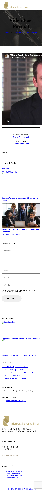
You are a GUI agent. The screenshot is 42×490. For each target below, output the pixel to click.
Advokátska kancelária (14, 471)
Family (21, 369)
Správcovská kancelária (14, 473)
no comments (32, 33)
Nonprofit (16, 375)
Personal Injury (10, 378)
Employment (9, 369)
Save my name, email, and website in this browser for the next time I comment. (20, 290)
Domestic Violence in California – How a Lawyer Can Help (21, 339)
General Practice (11, 372)
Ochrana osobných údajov (22, 489)
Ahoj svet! (5, 169)
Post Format (18, 33)
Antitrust (8, 366)
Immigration (28, 372)
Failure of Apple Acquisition (16, 401)
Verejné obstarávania (13, 477)
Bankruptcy (21, 366)
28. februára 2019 (8, 235)
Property (26, 378)
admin (6, 33)
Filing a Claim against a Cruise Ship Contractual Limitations (19, 355)
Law (5, 375)
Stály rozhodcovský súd (14, 475)
